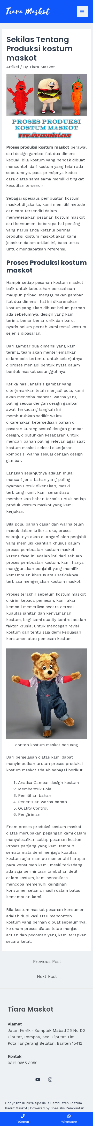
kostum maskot (21, 447)
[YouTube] (37, 1079)
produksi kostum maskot (57, 826)
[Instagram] (50, 1079)
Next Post (47, 976)
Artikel (12, 67)
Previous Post (47, 961)
